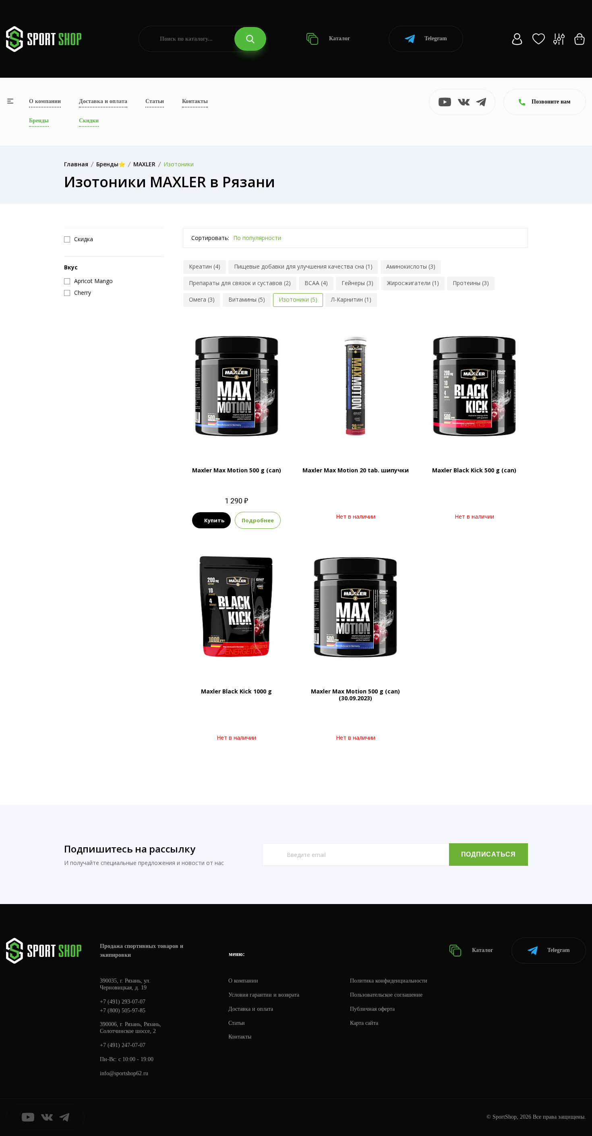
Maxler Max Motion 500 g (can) (236, 470)
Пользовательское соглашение (386, 995)
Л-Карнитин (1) (351, 299)
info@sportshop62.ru (124, 1073)
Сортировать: (210, 238)
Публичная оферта (372, 1009)
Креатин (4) (204, 266)
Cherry (257, 437)
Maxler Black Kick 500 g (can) (474, 470)
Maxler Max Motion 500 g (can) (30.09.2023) (355, 694)
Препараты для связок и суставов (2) (240, 283)
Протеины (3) (471, 283)
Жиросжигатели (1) (413, 283)
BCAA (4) (316, 283)
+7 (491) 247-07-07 (122, 1045)
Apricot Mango (225, 437)
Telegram (435, 38)
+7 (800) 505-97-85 (122, 1011)
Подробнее (258, 520)
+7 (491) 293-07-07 (122, 1002)
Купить (214, 520)
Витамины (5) (246, 299)
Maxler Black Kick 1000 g (236, 691)
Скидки (89, 121)
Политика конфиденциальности (388, 981)
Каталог (338, 38)
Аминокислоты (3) (410, 266)
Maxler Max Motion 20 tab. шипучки (355, 470)
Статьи (154, 101)
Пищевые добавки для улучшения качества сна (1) (303, 266)
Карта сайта (364, 1023)
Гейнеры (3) (357, 283)
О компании (45, 101)
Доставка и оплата (103, 101)
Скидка (83, 239)
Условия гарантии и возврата (263, 995)
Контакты (195, 101)
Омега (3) (202, 299)
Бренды (39, 121)
